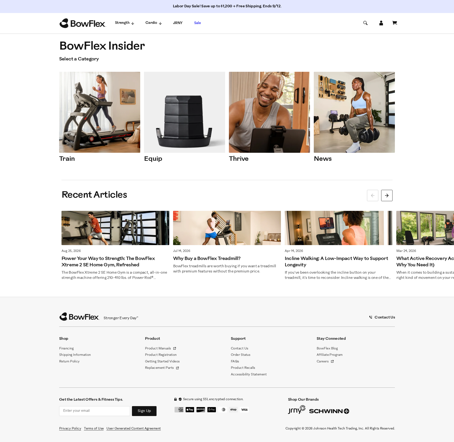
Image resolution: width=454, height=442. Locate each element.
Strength (122, 23)
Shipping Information (75, 355)
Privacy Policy (70, 428)
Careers (325, 362)
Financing (66, 348)
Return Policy (69, 361)
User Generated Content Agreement (133, 428)
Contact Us (239, 348)
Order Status (240, 355)
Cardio (151, 23)
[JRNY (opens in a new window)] (297, 410)
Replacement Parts (162, 368)
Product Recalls (243, 368)
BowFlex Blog (327, 348)
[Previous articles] (372, 195)
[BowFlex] (82, 23)
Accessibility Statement (248, 374)
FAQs (235, 361)
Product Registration (161, 355)
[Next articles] (387, 195)
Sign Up (144, 411)
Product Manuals (160, 349)
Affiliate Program (329, 355)
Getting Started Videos (162, 361)
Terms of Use (94, 428)
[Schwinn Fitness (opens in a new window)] (329, 412)
